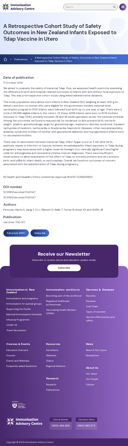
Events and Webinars (17, 360)
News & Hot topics (96, 350)
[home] (18, 7)
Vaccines (91, 295)
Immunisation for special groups (24, 303)
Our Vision (91, 373)
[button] (122, 6)
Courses (10, 355)
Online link (39, 233)
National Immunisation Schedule (24, 314)
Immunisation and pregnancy (22, 298)
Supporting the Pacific (18, 309)
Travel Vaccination (16, 330)
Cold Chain (92, 306)
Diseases (91, 301)
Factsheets (52, 350)
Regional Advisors (55, 366)
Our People (92, 379)
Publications (53, 389)
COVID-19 (11, 324)
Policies (90, 384)
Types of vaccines (96, 311)
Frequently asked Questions (21, 366)
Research (51, 384)
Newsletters (92, 355)
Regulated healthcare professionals (58, 303)
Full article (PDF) (16, 233)
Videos (50, 360)
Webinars (51, 355)
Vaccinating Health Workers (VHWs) (61, 311)
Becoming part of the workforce (64, 295)
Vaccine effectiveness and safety (100, 319)
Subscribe (64, 267)
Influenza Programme (18, 319)
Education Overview (17, 350)
